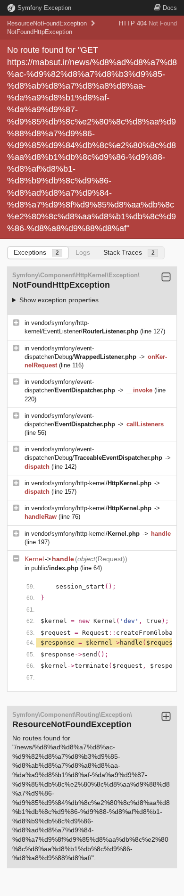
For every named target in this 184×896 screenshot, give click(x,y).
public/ (54, 568)
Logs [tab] (82, 252)
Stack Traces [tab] (129, 252)
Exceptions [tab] (36, 252)
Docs (170, 7)
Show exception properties (59, 300)
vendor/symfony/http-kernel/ (91, 483)
